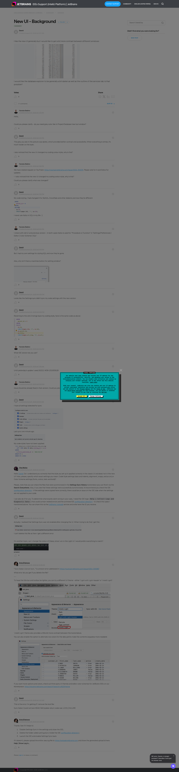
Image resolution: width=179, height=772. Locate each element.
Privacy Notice (85, 389)
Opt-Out (104, 392)
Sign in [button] (156, 4)
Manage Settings (95, 396)
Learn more (93, 382)
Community (127, 4)
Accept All (81, 396)
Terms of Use (100, 389)
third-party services (74, 390)
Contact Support (112, 4)
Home (21, 4)
